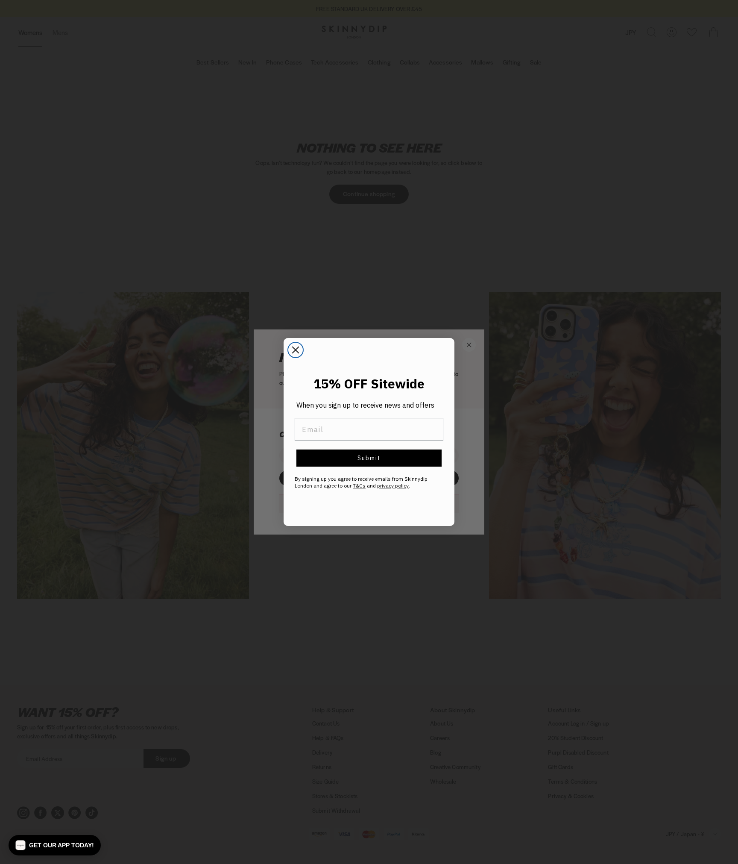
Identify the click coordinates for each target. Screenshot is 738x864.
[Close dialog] (295, 350)
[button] (55, 845)
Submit (369, 458)
